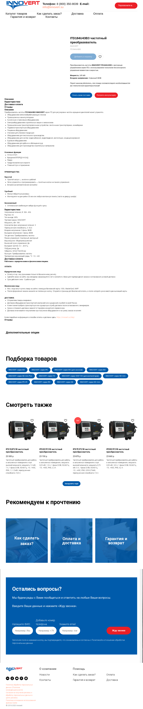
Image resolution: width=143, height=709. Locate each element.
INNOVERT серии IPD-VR (18, 382)
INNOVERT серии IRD (42, 382)
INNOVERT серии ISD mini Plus (20, 376)
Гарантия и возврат (23, 16)
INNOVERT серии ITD (47, 376)
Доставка (78, 13)
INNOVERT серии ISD (65, 382)
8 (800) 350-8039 (67, 3)
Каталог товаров (16, 13)
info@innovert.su (53, 7)
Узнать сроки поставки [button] (81, 95)
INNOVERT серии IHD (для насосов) (68, 370)
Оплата (98, 13)
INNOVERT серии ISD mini (116, 376)
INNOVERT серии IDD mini (90, 382)
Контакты (52, 16)
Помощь (79, 668)
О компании (47, 668)
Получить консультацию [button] (106, 95)
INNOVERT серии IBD (97, 370)
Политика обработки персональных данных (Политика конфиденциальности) (19, 687)
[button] (126, 6)
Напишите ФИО (21, 624)
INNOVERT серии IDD (17, 370)
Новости (44, 674)
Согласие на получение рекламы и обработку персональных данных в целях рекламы (19, 695)
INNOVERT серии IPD (40, 370)
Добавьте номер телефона (45, 622)
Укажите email (67, 624)
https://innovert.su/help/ (66, 317)
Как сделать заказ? (49, 13)
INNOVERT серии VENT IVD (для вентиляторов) (80, 376)
